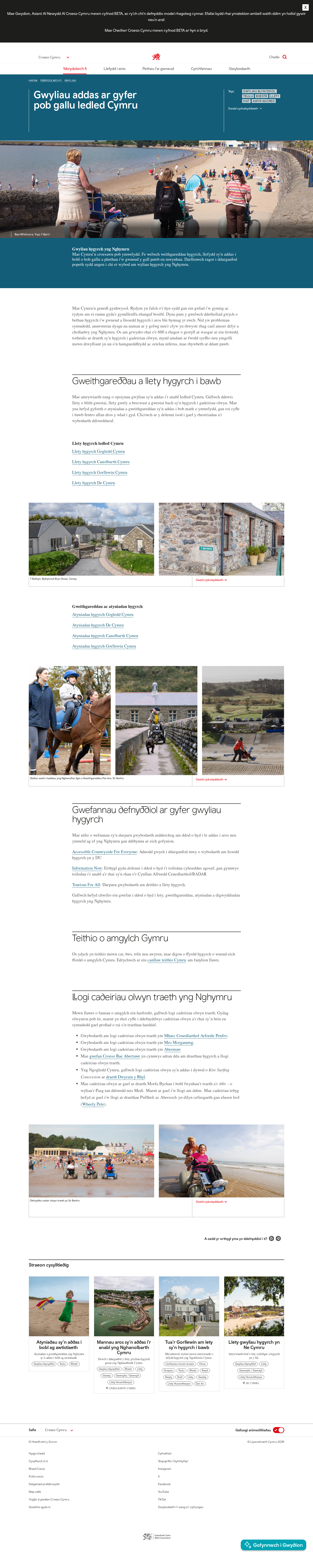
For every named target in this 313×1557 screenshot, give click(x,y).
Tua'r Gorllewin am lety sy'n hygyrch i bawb (189, 1344)
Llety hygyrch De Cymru (93, 482)
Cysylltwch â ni (38, 1461)
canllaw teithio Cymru (167, 960)
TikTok (162, 1499)
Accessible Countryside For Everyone (104, 851)
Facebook (164, 1484)
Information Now (87, 868)
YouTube (163, 1491)
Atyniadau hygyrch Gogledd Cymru (103, 614)
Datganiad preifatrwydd (44, 1484)
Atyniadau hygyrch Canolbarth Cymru (105, 635)
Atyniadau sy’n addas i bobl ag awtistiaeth (59, 1344)
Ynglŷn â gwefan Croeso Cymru (49, 1499)
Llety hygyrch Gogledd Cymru (98, 451)
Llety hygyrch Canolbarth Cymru (100, 461)
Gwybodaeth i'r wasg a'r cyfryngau (180, 1507)
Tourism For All (86, 884)
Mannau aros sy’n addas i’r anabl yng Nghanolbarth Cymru (124, 1347)
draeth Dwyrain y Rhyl (125, 1077)
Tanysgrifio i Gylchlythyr (173, 1461)
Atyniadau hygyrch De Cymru (98, 625)
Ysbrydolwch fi (75, 68)
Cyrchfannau (201, 68)
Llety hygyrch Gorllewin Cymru (99, 472)
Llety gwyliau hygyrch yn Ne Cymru (254, 1344)
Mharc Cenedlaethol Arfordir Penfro (195, 1035)
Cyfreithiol (164, 1453)
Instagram (164, 1468)
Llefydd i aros (114, 68)
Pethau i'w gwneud (158, 68)
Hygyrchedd (37, 1453)
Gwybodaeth (239, 68)
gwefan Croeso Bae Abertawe (114, 1056)
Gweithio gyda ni (39, 1507)
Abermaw (172, 1049)
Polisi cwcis (36, 1476)
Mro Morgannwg (178, 1042)
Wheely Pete (93, 1104)
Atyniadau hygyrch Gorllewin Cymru (104, 646)
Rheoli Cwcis (37, 1468)
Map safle (35, 1491)
